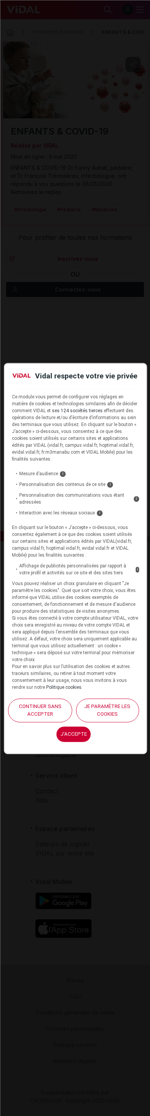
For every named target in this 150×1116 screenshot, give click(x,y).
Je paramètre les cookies (107, 710)
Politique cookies (64, 687)
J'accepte (73, 734)
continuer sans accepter (40, 710)
